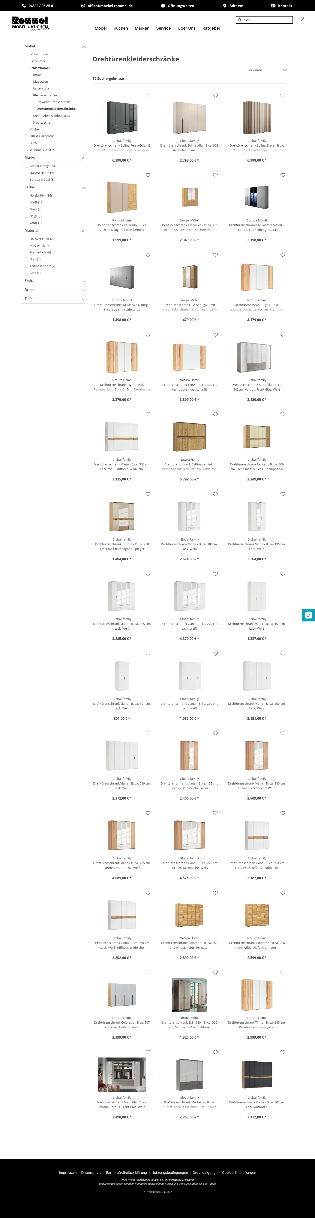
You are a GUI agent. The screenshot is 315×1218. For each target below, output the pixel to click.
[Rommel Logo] (31, 24)
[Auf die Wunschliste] (148, 95)
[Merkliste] (301, 18)
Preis (29, 280)
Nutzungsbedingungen (170, 1172)
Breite (29, 289)
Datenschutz (91, 1172)
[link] (101, 28)
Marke (30, 157)
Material (31, 230)
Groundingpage (205, 1172)
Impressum (68, 1172)
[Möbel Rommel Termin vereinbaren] (308, 615)
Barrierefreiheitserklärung (126, 1172)
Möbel (30, 46)
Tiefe (29, 298)
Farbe (29, 187)
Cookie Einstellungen (239, 1172)
